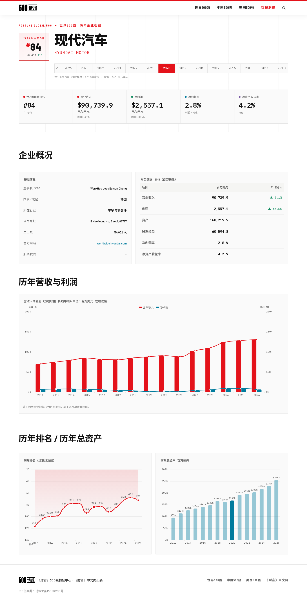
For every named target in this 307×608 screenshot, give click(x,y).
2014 (265, 68)
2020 (166, 68)
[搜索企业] (283, 7)
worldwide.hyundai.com (112, 243)
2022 (133, 68)
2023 (117, 68)
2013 (281, 68)
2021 (150, 68)
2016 (232, 68)
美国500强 (246, 7)
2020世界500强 (33, 38)
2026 (68, 68)
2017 (215, 68)
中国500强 (224, 7)
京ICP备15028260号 (50, 591)
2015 (248, 68)
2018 (199, 68)
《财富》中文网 (276, 580)
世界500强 (202, 7)
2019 (183, 68)
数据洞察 (268, 7)
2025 (84, 68)
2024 (101, 68)
